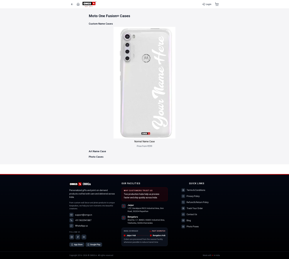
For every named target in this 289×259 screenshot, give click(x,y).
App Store (78, 245)
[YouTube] (83, 237)
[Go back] (72, 4)
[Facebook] (77, 237)
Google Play (95, 245)
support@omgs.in (83, 215)
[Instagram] (71, 237)
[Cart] (217, 4)
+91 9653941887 (83, 220)
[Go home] (78, 4)
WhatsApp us (81, 226)
